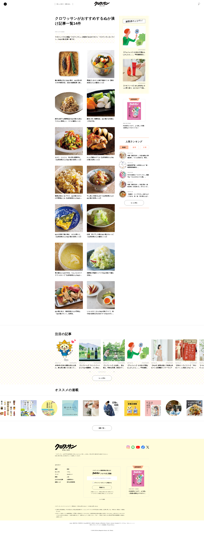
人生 (68, 477)
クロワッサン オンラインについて (63, 506)
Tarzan (108, 523)
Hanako (98, 523)
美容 (68, 469)
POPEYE (80, 523)
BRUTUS (75, 523)
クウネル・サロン (126, 523)
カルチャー (70, 474)
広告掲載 (104, 524)
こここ (132, 523)
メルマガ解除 (102, 499)
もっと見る (134, 202)
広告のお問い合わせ (82, 506)
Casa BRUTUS (87, 523)
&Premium (102, 523)
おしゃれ (57, 471)
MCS (91, 524)
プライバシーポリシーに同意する (103, 482)
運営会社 (74, 506)
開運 (56, 477)
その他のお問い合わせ (93, 506)
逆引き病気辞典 (71, 482)
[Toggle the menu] (5, 4)
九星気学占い (70, 479)
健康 (56, 469)
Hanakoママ (118, 523)
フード (56, 474)
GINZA (93, 523)
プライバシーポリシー (107, 491)
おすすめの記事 (59, 479)
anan (71, 523)
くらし (68, 471)
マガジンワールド (97, 524)
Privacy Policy (110, 524)
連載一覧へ (102, 428)
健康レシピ (58, 482)
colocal (112, 523)
